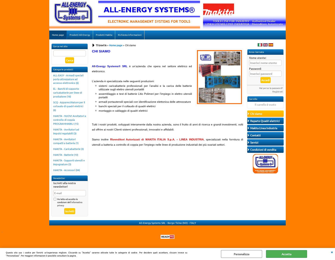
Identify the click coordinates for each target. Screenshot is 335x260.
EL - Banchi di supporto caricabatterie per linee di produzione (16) (67, 92)
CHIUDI (332, 252)
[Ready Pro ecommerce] (167, 236)
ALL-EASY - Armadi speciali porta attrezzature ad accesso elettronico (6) (68, 79)
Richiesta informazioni (130, 34)
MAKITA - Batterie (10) (65, 154)
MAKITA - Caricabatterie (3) (68, 148)
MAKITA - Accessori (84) (66, 170)
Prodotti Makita (104, 34)
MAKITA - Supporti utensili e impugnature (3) (69, 162)
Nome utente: (257, 57)
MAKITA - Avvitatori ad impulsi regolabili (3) (66, 131)
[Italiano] (260, 45)
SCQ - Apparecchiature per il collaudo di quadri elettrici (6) (69, 106)
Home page (58, 34)
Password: (255, 68)
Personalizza (241, 254)
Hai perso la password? (271, 88)
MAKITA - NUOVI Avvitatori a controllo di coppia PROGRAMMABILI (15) (69, 119)
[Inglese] (265, 45)
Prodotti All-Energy (80, 34)
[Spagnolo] (271, 45)
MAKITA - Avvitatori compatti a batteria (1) (66, 141)
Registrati (277, 91)
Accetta (286, 254)
